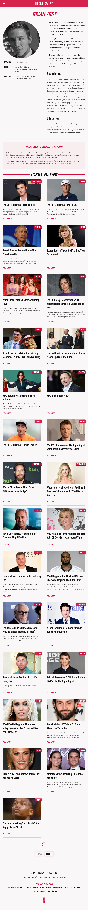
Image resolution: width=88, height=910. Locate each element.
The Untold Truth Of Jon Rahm (62, 205)
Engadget (11, 887)
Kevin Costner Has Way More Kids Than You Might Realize (19, 535)
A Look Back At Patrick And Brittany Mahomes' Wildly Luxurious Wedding (21, 355)
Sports (82, 181)
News (83, 329)
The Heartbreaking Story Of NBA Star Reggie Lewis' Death (21, 825)
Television (37, 372)
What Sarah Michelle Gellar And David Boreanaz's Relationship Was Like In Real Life (66, 491)
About (33, 873)
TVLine (27, 887)
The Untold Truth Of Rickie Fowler (20, 445)
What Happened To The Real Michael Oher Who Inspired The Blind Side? (65, 578)
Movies (82, 421)
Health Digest (58, 887)
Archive (41, 873)
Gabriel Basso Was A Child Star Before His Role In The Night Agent (66, 679)
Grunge (48, 887)
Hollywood (36, 181)
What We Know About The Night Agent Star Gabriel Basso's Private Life (66, 447)
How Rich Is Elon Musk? (59, 395)
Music (83, 227)
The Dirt (38, 276)
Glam (42, 887)
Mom (66, 887)
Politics (38, 227)
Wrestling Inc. (52, 891)
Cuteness (35, 887)
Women (43, 891)
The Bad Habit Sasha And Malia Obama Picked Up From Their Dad (66, 355)
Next (48, 854)
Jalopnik (20, 887)
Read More (6, 218)
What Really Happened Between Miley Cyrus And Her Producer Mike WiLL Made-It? (20, 728)
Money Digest (75, 887)
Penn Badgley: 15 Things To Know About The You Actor (63, 726)
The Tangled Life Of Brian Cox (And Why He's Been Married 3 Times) (20, 629)
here (70, 163)
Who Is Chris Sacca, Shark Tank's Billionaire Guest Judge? (19, 489)
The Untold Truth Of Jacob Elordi (19, 204)
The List (35, 891)
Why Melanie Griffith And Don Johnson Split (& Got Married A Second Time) (66, 535)
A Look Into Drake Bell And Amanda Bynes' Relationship (64, 629)
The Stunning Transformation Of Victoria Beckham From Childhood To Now (65, 303)
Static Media (31, 877)
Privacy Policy (52, 873)
